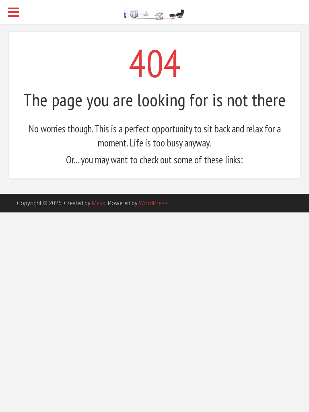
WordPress (153, 203)
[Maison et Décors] (154, 12)
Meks (98, 203)
